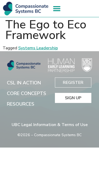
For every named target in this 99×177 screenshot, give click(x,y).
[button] (57, 8)
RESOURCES (20, 104)
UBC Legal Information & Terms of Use (50, 125)
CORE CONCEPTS (26, 93)
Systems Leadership (38, 48)
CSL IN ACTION (24, 83)
